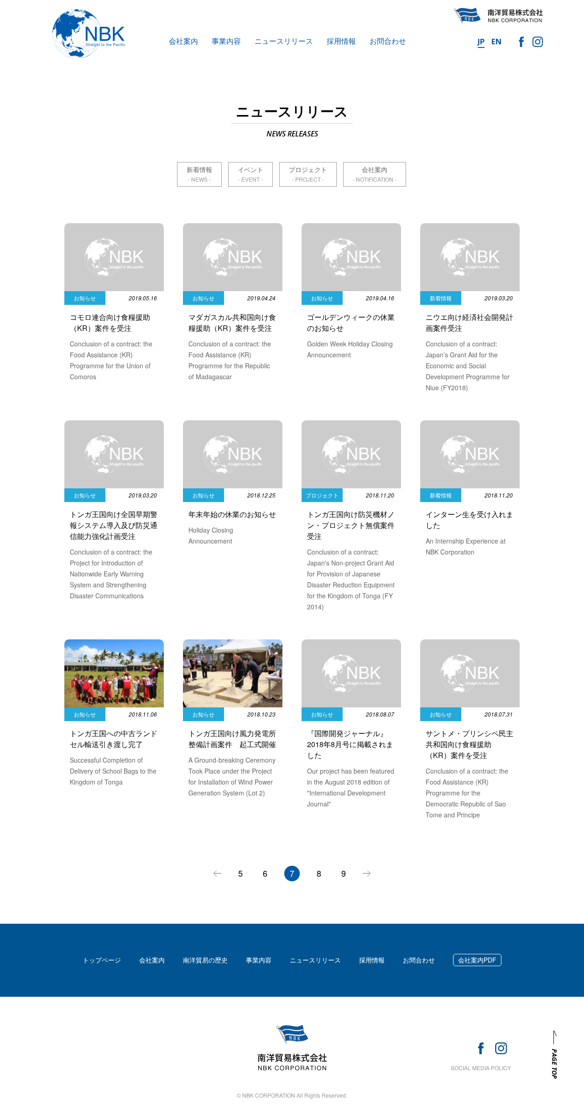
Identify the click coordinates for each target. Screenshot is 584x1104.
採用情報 (341, 41)
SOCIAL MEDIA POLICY (481, 1068)
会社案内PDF (477, 959)
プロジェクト (308, 169)
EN (496, 41)
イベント (250, 169)
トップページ (102, 959)
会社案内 (183, 41)
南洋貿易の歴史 (205, 959)
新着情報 (199, 169)
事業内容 (226, 41)
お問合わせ (388, 41)
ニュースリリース (284, 41)
